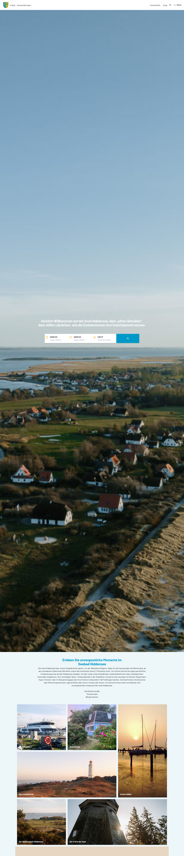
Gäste (100, 337)
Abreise (77, 337)
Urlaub (12, 5)
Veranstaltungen (24, 5)
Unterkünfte (155, 5)
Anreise (54, 337)
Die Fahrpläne (25, 747)
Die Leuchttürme (26, 794)
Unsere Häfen (126, 794)
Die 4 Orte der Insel (78, 841)
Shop (165, 5)
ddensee (39, 841)
